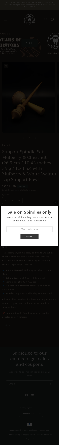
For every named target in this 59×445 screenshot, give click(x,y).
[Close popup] (55, 202)
